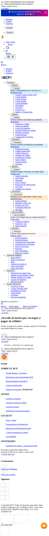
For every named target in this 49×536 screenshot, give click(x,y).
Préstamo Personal (22, 149)
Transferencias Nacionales (25, 242)
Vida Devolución (21, 176)
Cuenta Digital (20, 97)
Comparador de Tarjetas (24, 137)
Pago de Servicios (22, 246)
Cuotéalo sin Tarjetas (23, 158)
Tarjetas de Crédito (22, 124)
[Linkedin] (24, 498)
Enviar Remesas (21, 238)
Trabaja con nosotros (14, 389)
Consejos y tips (21, 224)
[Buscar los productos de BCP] (8, 49)
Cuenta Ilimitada (21, 103)
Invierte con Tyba (21, 205)
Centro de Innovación (14, 385)
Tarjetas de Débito (22, 126)
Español (9, 28)
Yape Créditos (20, 160)
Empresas (9, 24)
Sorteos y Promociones (23, 112)
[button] (4, 8)
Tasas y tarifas (11, 420)
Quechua (10, 32)
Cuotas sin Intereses (22, 128)
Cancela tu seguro (12, 407)
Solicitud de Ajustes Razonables (18, 411)
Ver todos (18, 108)
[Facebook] (24, 485)
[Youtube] (24, 493)
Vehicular (18, 180)
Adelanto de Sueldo (22, 155)
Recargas (18, 249)
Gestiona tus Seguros (23, 189)
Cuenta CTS (20, 110)
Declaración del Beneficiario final (18, 428)
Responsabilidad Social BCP (16, 381)
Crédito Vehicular (21, 153)
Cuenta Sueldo (20, 101)
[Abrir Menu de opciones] (11, 56)
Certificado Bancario (23, 207)
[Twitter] (24, 489)
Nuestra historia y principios (16, 373)
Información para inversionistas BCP (19, 377)
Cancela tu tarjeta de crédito (16, 403)
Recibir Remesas (21, 240)
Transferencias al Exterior (24, 244)
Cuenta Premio (20, 99)
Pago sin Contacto (22, 253)
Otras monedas (20, 226)
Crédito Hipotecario (22, 151)
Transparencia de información (17, 424)
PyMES (9, 21)
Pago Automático (21, 251)
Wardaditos (19, 106)
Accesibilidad (11, 437)
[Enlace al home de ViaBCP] (2, 38)
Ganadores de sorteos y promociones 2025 (22, 446)
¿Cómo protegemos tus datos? (17, 432)
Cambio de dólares (22, 222)
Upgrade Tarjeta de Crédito (25, 130)
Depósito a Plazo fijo (23, 203)
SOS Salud (19, 178)
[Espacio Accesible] (5, 534)
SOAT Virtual (20, 182)
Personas (9, 19)
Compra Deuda (21, 135)
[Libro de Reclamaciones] (22, 523)
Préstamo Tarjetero (22, 133)
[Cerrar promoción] (45, 12)
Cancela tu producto (13, 399)
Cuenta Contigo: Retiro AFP (26, 95)
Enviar (4, 335)
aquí (31, 345)
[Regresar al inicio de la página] (4, 357)
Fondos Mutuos (21, 201)
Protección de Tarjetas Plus (25, 185)
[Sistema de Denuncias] (8, 523)
